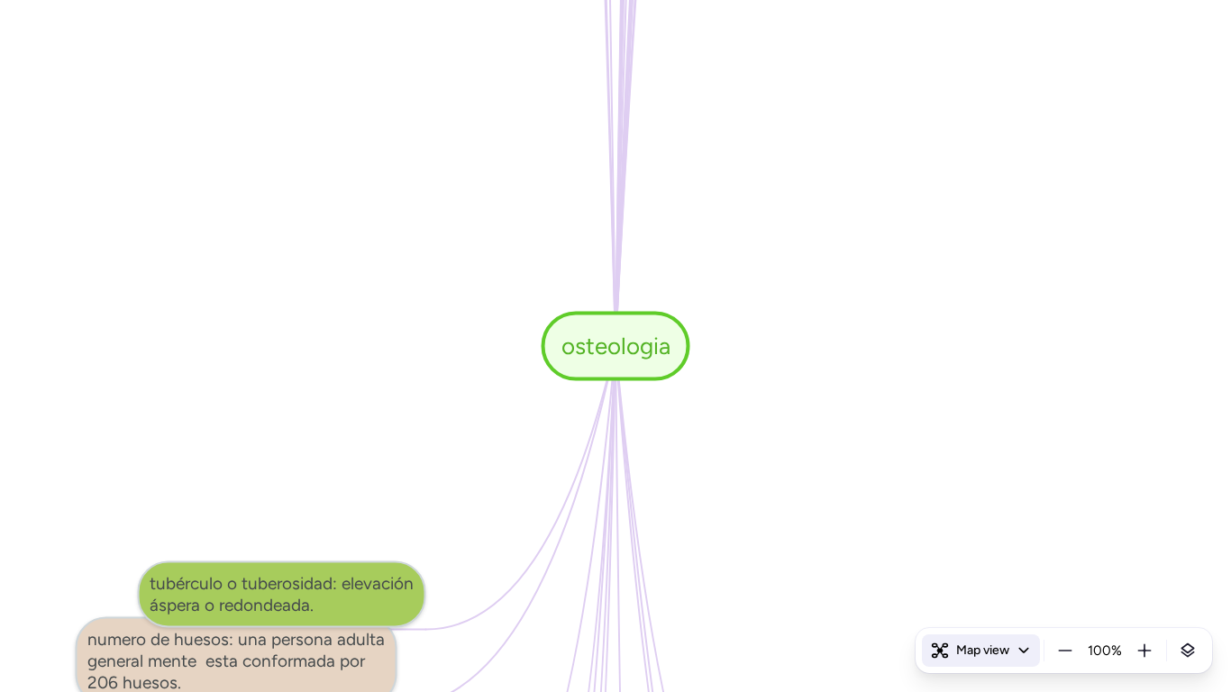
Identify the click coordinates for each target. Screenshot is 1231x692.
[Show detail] (1188, 650)
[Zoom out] (1065, 650)
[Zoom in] (1144, 650)
